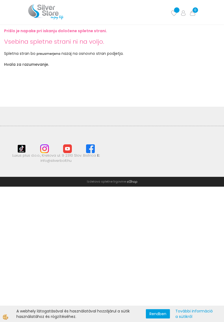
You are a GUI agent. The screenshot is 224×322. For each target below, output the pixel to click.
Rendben (157, 314)
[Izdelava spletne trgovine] (132, 181)
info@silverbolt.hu (56, 160)
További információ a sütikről (194, 313)
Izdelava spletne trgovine (106, 181)
